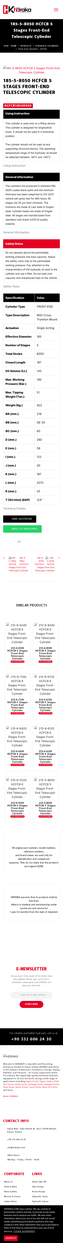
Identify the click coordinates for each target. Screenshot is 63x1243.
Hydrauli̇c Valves (40, 1202)
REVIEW (15, 640)
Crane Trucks (35, 1087)
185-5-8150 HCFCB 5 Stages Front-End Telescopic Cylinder (44, 564)
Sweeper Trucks (51, 1085)
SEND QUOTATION (21, 519)
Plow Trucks (9, 1087)
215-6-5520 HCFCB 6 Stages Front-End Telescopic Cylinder (17, 808)
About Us (8, 1182)
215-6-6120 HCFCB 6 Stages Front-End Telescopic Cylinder (45, 756)
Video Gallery (10, 1187)
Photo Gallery (10, 1192)
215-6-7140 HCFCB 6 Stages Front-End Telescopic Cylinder (17, 705)
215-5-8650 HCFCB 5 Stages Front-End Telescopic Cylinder (45, 808)
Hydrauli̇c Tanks (40, 1197)
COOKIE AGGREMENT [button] (24, 1231)
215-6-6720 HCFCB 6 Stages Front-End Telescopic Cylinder (45, 705)
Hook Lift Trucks (49, 1087)
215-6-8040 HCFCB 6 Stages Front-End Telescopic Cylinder (45, 653)
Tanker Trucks (20, 1085)
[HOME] (17, 9)
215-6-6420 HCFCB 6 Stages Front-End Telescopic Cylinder (17, 756)
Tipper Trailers (46, 1082)
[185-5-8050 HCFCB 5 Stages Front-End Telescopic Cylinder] (31, 70)
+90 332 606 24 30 (31, 1039)
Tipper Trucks (32, 1082)
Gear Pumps (38, 1187)
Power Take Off (39, 1182)
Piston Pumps (39, 1192)
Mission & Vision (12, 1197)
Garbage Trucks (35, 1085)
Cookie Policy (10, 1202)
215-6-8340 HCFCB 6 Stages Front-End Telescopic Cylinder (17, 653)
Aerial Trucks (22, 1087)
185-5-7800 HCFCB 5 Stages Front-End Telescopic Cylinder (18, 564)
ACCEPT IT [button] (11, 1238)
